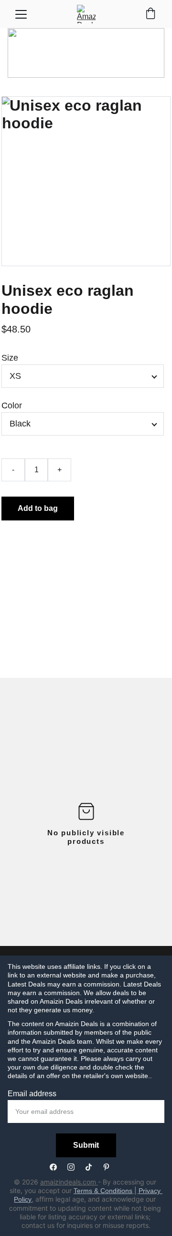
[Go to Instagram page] (75, 1167)
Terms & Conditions (103, 1190)
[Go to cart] (150, 14)
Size (9, 358)
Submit (86, 1145)
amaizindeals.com (69, 1182)
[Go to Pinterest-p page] (106, 1167)
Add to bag (38, 508)
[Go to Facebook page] (58, 1167)
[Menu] (21, 14)
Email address (32, 1094)
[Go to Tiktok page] (93, 1167)
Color (11, 405)
